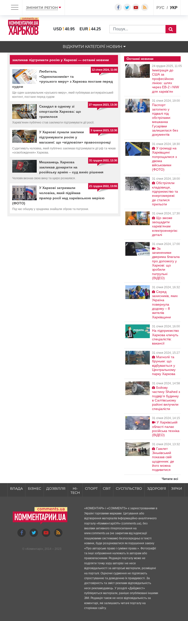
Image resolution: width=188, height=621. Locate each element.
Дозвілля (55, 488)
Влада (16, 488)
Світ (107, 488)
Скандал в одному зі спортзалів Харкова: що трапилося (60, 111)
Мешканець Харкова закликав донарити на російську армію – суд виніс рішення (71, 167)
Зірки (176, 488)
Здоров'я (156, 488)
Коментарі (34, 549)
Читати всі (170, 479)
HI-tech (75, 490)
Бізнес (34, 488)
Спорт (91, 488)
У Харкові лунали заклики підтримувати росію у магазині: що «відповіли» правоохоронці (75, 137)
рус (160, 8)
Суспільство (129, 488)
